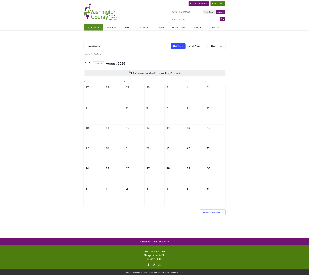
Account (219, 3)
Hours (199, 3)
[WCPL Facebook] (149, 265)
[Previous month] (85, 63)
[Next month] (89, 63)
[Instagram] (154, 265)
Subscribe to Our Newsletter (154, 241)
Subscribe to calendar (211, 212)
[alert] (154, 73)
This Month (98, 63)
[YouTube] (159, 265)
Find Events (178, 46)
